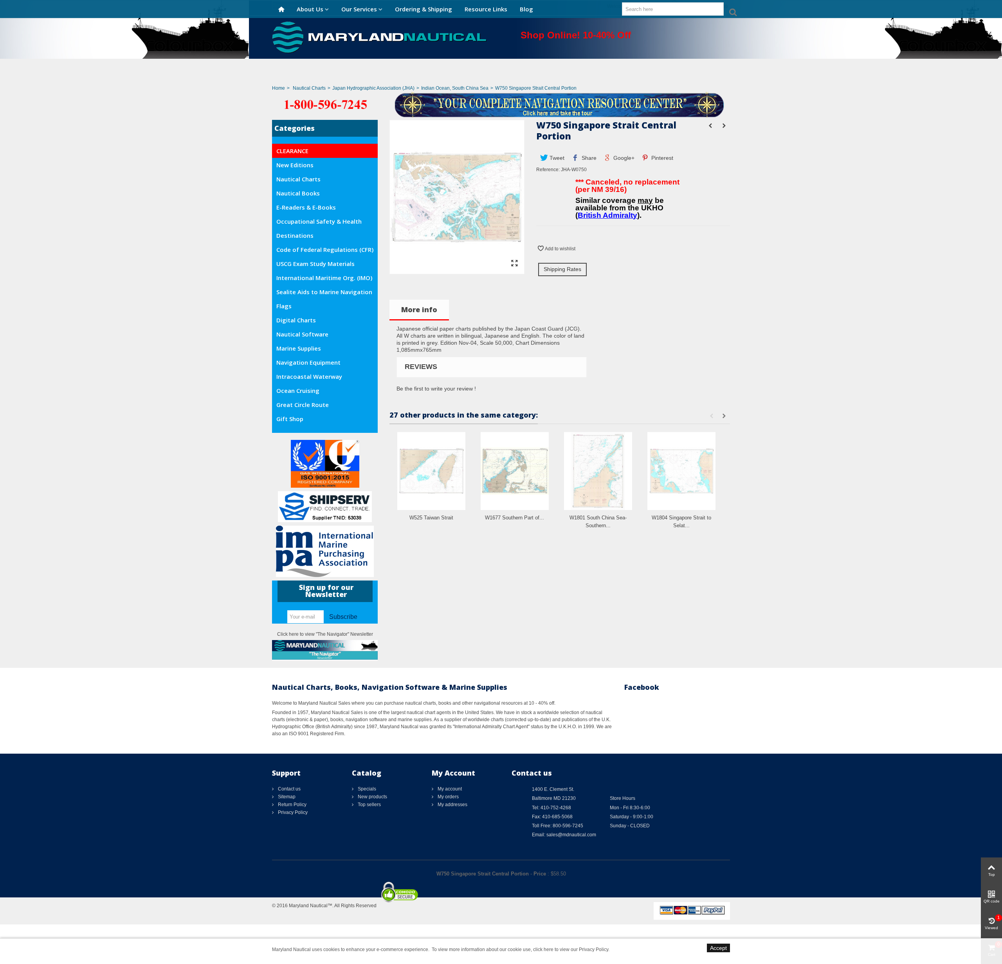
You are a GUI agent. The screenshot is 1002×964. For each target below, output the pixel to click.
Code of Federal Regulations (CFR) (324, 249)
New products (372, 796)
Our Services (359, 9)
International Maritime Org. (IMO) (324, 278)
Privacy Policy (292, 812)
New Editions (295, 165)
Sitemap (286, 796)
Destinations (295, 235)
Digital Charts (296, 320)
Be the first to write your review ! (436, 388)
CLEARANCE (292, 151)
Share (588, 158)
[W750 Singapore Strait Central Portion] (457, 270)
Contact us (289, 789)
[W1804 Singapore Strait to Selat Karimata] (681, 471)
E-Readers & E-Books (306, 207)
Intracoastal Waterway (309, 376)
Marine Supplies (298, 348)
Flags (284, 306)
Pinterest (661, 158)
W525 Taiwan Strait (431, 518)
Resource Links (486, 9)
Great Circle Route (302, 405)
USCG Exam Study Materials (315, 264)
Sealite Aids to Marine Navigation (324, 292)
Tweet (556, 158)
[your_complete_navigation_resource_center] (501, 104)
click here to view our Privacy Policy (570, 949)
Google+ (623, 158)
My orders (447, 796)
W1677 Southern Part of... (514, 518)
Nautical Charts (309, 88)
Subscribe (343, 616)
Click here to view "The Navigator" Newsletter (325, 634)
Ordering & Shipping (423, 9)
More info (419, 309)
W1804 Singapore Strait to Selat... (681, 521)
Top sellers (369, 804)
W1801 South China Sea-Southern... (598, 521)
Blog (526, 9)
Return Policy (291, 804)
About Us (310, 9)
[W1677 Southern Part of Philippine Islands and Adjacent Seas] (515, 471)
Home (278, 88)
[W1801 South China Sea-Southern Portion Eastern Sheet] (598, 471)
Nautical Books (298, 193)
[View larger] (514, 263)
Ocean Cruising (297, 390)
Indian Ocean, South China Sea (454, 88)
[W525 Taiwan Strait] (431, 471)
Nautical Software (302, 334)
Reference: (548, 169)
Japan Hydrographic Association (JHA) (373, 88)
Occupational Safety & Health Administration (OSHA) (319, 222)
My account (449, 789)
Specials (366, 789)
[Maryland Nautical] (379, 37)
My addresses (451, 804)
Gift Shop (289, 419)
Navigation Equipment (308, 362)
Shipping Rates (562, 269)
